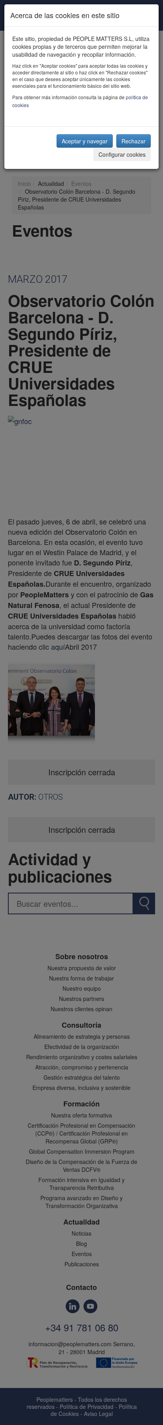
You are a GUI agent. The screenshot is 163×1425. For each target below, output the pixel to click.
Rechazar (133, 141)
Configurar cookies (122, 154)
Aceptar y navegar (85, 141)
